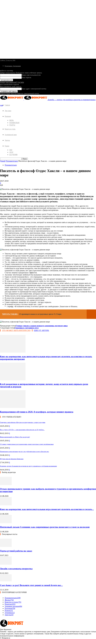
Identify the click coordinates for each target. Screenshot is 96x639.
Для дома (8, 110)
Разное (7, 146)
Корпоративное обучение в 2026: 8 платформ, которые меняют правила (36, 412)
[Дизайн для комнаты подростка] (6, 564)
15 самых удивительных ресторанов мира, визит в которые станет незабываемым (27, 444)
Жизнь (11, 120)
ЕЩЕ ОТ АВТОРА (41, 330)
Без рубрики (13, 154)
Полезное (8, 116)
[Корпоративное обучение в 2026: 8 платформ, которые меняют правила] (13, 407)
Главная (7, 105)
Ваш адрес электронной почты (34, 89)
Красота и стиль (10, 129)
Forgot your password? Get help (12, 82)
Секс (10, 150)
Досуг (11, 152)
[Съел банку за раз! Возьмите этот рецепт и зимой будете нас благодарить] (6, 581)
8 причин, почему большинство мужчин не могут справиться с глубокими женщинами (28, 466)
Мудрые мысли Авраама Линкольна (11, 459)
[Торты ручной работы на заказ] (6, 546)
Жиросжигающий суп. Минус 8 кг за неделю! (15, 437)
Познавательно (14, 122)
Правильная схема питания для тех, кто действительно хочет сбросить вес (24, 451)
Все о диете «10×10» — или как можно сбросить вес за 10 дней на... (22, 430)
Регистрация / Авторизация (13, 66)
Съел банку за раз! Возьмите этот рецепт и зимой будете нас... (31, 585)
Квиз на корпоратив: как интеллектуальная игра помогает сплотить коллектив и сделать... (47, 509)
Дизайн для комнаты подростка (16, 568)
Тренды (7, 140)
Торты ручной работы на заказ (16, 551)
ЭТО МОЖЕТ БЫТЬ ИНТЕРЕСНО (16, 330)
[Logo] (12, 100)
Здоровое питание (11, 134)
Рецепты (12, 125)
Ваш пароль (26, 77)
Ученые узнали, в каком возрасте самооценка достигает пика (42, 326)
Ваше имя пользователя (31, 75)
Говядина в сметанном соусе (27, 328)
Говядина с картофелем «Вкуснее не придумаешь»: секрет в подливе (22, 422)
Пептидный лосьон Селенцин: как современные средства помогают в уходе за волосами (45, 527)
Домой (2, 161)
